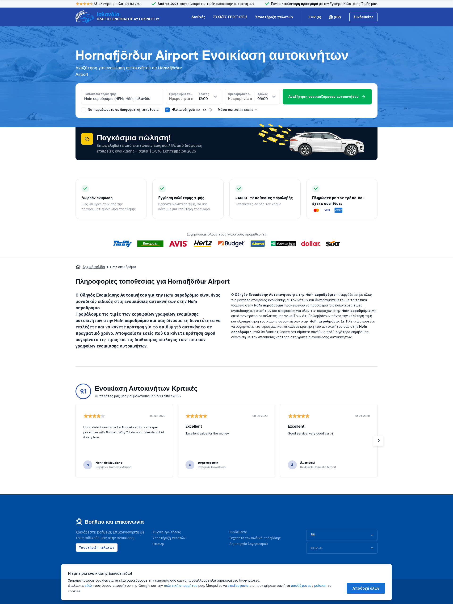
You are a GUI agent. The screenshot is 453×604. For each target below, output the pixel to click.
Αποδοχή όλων (365, 588)
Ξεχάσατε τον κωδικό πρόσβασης (255, 538)
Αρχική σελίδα (94, 267)
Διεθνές (198, 17)
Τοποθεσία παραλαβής (100, 94)
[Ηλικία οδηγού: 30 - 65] (167, 110)
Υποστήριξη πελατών (274, 17)
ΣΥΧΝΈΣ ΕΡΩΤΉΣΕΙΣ (230, 17)
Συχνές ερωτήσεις (166, 532)
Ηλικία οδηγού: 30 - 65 (189, 110)
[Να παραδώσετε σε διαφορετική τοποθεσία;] (83, 110)
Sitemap (158, 544)
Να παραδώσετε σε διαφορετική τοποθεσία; (123, 110)
